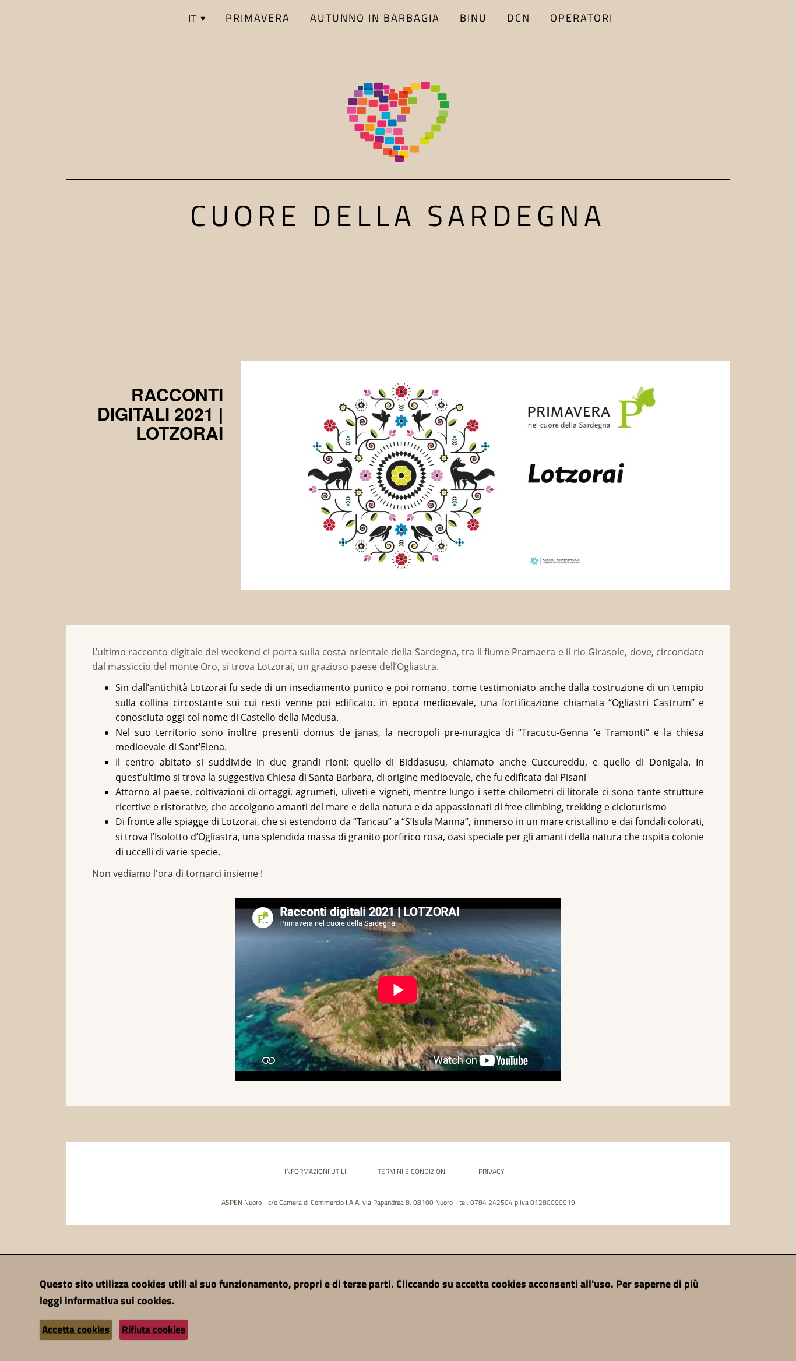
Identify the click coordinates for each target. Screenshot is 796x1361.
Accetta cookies (76, 1329)
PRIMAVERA (258, 18)
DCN (518, 18)
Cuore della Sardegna (398, 215)
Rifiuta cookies (153, 1329)
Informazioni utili (315, 1171)
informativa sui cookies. (120, 1301)
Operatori (581, 18)
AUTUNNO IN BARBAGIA (375, 18)
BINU (473, 18)
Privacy (491, 1171)
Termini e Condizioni (412, 1171)
